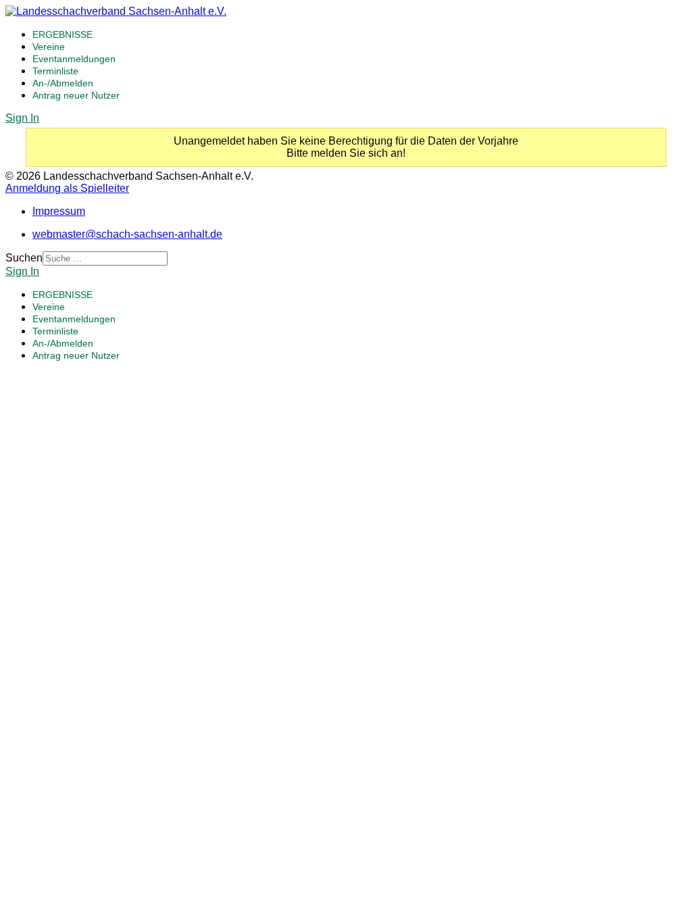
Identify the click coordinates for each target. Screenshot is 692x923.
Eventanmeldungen (74, 58)
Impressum (58, 211)
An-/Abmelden (62, 83)
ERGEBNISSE (62, 34)
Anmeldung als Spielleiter (67, 188)
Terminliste (55, 71)
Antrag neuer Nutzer (76, 95)
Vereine (48, 46)
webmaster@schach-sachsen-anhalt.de (127, 234)
